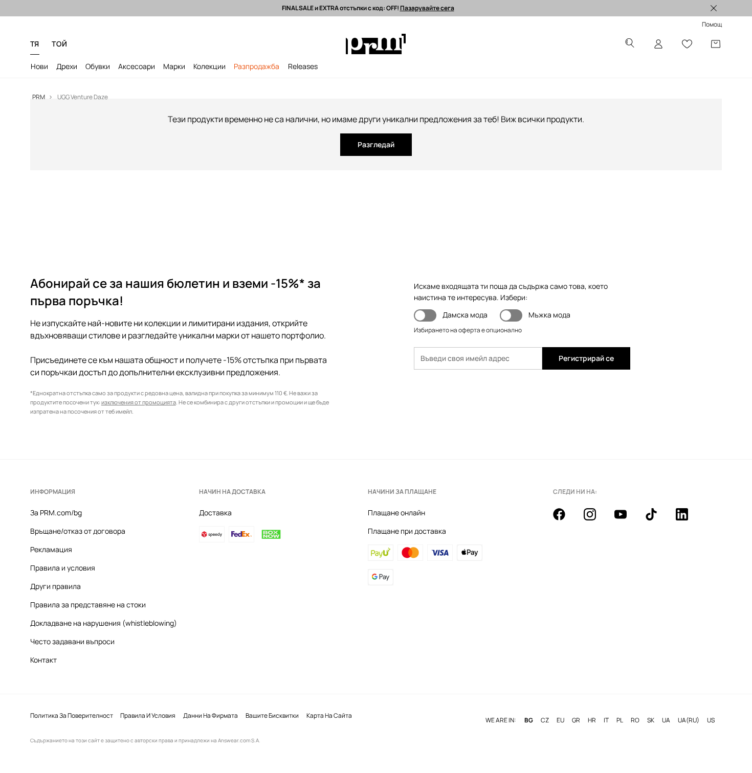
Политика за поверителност (71, 715)
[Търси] (630, 44)
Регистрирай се (586, 358)
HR (592, 720)
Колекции (209, 66)
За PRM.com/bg (56, 512)
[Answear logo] (376, 44)
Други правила (55, 586)
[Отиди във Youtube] (626, 520)
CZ (545, 720)
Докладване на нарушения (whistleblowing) (103, 623)
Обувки (97, 66)
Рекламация (51, 549)
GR (576, 720)
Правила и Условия (147, 715)
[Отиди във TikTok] (657, 520)
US (711, 720)
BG (528, 720)
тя (34, 44)
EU (560, 720)
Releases (303, 66)
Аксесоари (136, 66)
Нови (39, 66)
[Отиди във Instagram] (596, 520)
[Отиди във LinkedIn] (688, 520)
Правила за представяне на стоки (88, 604)
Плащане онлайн (396, 512)
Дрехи (66, 66)
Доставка (215, 512)
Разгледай (376, 144)
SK (650, 720)
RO (635, 720)
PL (619, 720)
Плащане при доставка (407, 531)
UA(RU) (688, 720)
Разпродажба (256, 66)
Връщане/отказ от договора (77, 531)
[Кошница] (716, 44)
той (59, 44)
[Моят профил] (658, 44)
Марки (174, 66)
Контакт (43, 660)
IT (606, 720)
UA (666, 720)
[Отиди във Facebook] (565, 520)
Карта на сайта (329, 715)
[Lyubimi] (687, 44)
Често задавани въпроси (72, 641)
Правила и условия (62, 568)
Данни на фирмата (210, 715)
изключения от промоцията (138, 402)
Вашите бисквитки (272, 715)
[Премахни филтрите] (713, 8)
